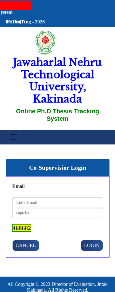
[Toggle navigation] (13, 137)
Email (18, 186)
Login (92, 245)
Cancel (26, 245)
